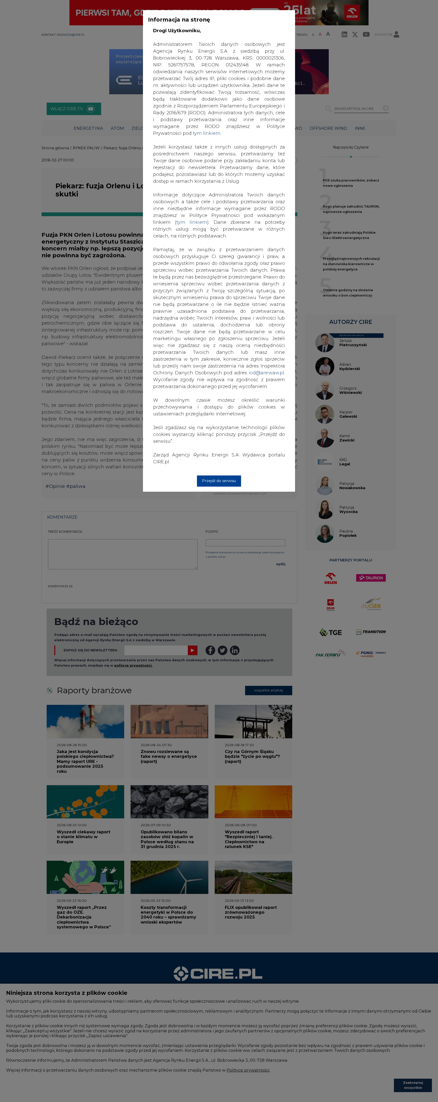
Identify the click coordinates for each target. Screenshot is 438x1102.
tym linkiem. (207, 133)
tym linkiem (191, 222)
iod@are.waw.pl (266, 373)
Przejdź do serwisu (219, 481)
